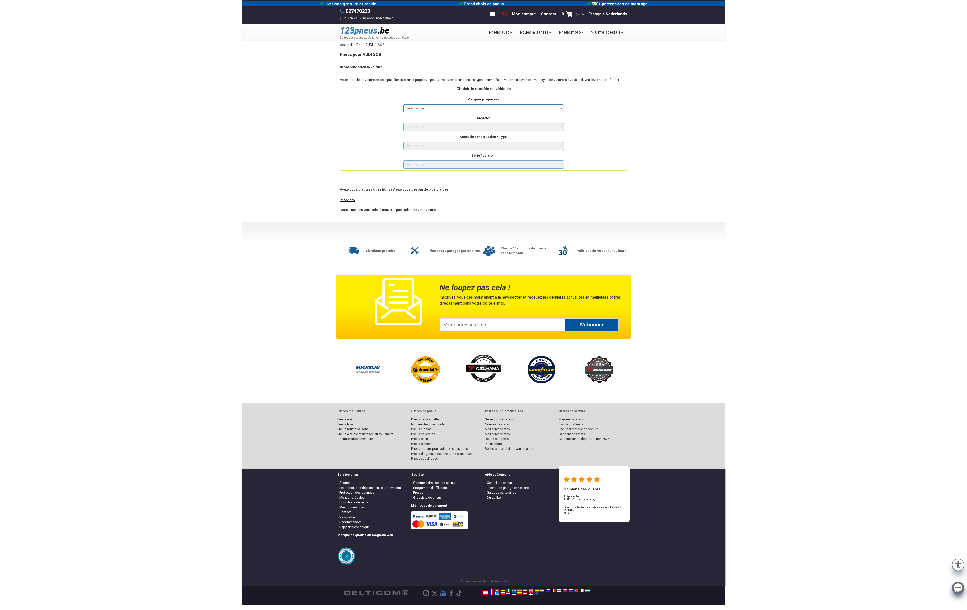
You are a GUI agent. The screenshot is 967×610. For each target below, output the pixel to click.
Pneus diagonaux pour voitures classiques (442, 454)
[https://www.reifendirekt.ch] (497, 590)
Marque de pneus (571, 419)
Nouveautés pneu (497, 424)
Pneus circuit (420, 439)
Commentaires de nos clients (434, 483)
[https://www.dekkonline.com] (514, 590)
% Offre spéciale (606, 32)
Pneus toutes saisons (353, 429)
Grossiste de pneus (427, 497)
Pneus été (344, 419)
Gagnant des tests (572, 434)
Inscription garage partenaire (508, 488)
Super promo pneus (499, 419)
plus (566, 513)
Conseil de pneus (499, 483)
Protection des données (356, 492)
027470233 (358, 11)
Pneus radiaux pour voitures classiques (439, 449)
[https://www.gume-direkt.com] (548, 590)
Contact (345, 512)
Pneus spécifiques (424, 458)
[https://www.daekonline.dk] (519, 590)
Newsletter (347, 517)
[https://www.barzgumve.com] (503, 593)
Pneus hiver (345, 424)
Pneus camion (421, 444)
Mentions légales (351, 497)
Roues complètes (497, 439)
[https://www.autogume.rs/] (531, 593)
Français (596, 14)
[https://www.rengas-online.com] (559, 590)
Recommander (350, 522)
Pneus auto (499, 32)
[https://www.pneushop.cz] (565, 590)
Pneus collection (423, 434)
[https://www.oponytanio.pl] (486, 593)
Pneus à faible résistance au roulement (365, 434)
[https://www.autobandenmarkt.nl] (525, 590)
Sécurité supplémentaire (355, 439)
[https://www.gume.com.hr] (508, 593)
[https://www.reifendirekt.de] (486, 590)
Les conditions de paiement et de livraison (370, 488)
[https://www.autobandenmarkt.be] (553, 590)
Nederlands (616, 14)
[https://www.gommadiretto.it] (508, 590)
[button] (958, 564)
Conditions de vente (353, 502)
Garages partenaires (501, 492)
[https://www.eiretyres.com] (582, 590)
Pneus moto (570, 32)
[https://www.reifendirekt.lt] (519, 593)
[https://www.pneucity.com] (576, 590)
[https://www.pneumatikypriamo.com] (571, 590)
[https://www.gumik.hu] (587, 590)
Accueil (344, 483)
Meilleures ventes (497, 429)
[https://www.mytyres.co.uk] (531, 590)
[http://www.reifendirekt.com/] (537, 593)
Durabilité (494, 497)
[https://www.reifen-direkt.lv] (525, 593)
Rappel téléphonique (354, 527)
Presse (418, 492)
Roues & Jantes (534, 32)
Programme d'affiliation (430, 488)
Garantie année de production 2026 (584, 439)
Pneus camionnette (425, 419)
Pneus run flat (421, 429)
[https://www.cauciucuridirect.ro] (491, 593)
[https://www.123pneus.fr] (491, 590)
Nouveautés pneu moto (428, 424)
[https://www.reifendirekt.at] (542, 590)
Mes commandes (352, 507)
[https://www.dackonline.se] (503, 590)
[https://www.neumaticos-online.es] (537, 590)
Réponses (347, 200)
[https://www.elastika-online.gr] (497, 593)
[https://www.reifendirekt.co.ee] (514, 593)
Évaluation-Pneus (571, 424)
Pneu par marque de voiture (578, 429)
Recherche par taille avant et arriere (510, 449)
